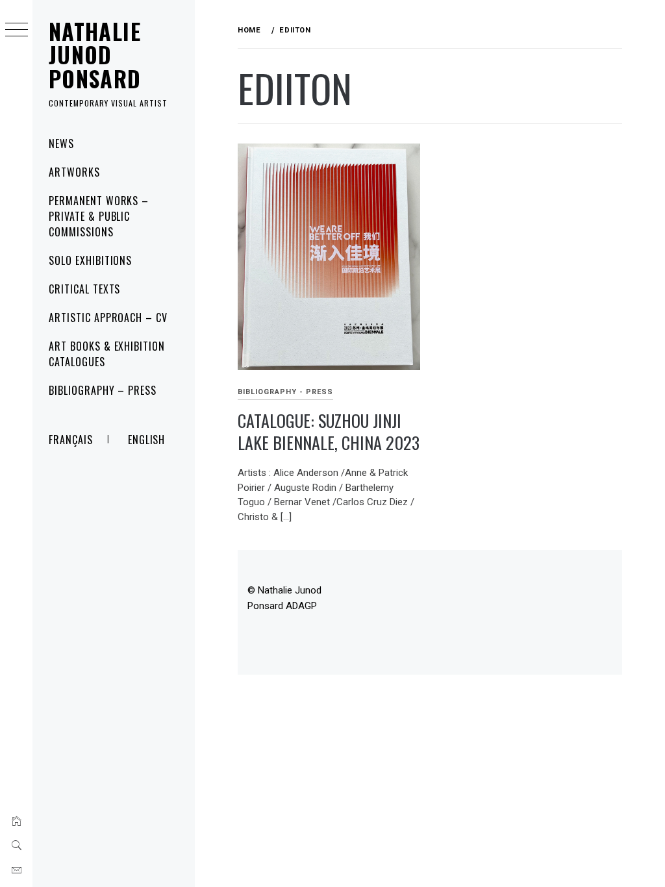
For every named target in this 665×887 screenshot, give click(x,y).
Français (71, 439)
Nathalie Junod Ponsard (95, 54)
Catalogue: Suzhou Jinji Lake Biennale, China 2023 (329, 432)
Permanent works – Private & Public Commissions (99, 216)
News (61, 143)
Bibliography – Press (103, 390)
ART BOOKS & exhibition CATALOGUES (107, 353)
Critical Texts (84, 289)
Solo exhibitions (90, 260)
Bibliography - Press (285, 392)
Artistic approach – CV (108, 317)
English (147, 439)
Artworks (74, 172)
